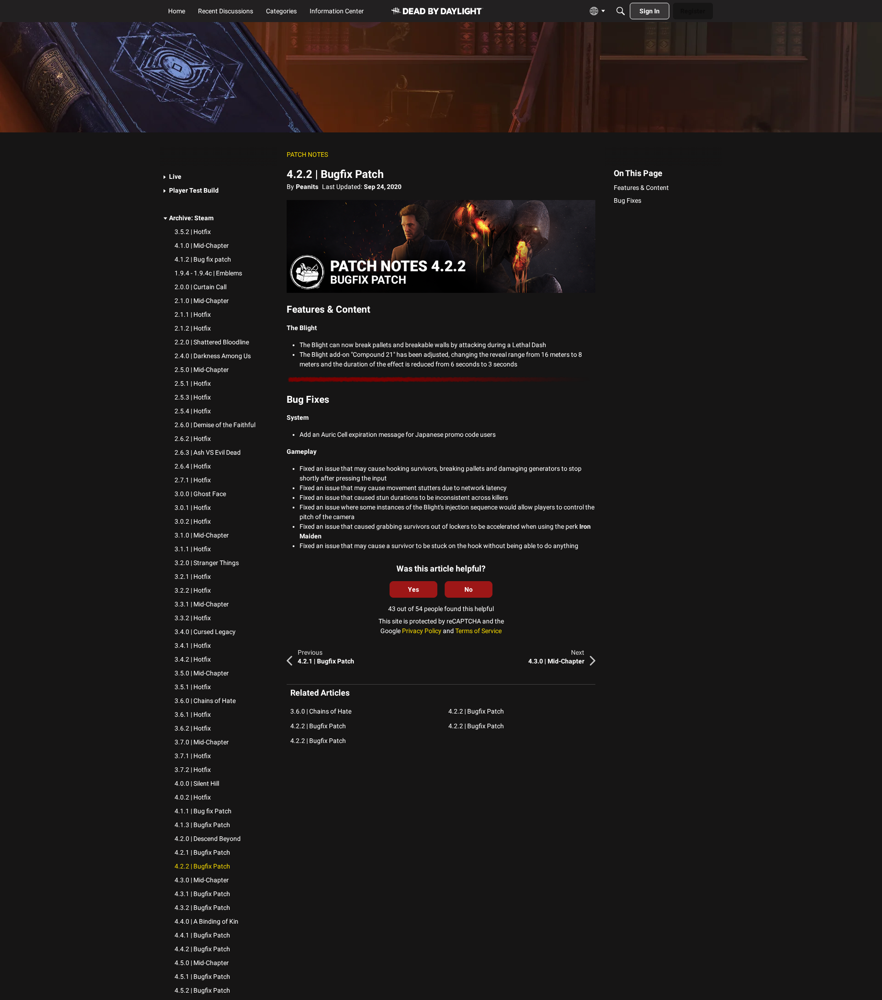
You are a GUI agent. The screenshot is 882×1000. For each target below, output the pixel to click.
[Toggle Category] (165, 177)
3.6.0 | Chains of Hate (320, 711)
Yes (413, 589)
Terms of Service (478, 630)
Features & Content (641, 187)
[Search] (620, 11)
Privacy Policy (421, 630)
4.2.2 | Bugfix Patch (476, 711)
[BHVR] (437, 11)
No (468, 589)
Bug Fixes (627, 200)
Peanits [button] (307, 186)
